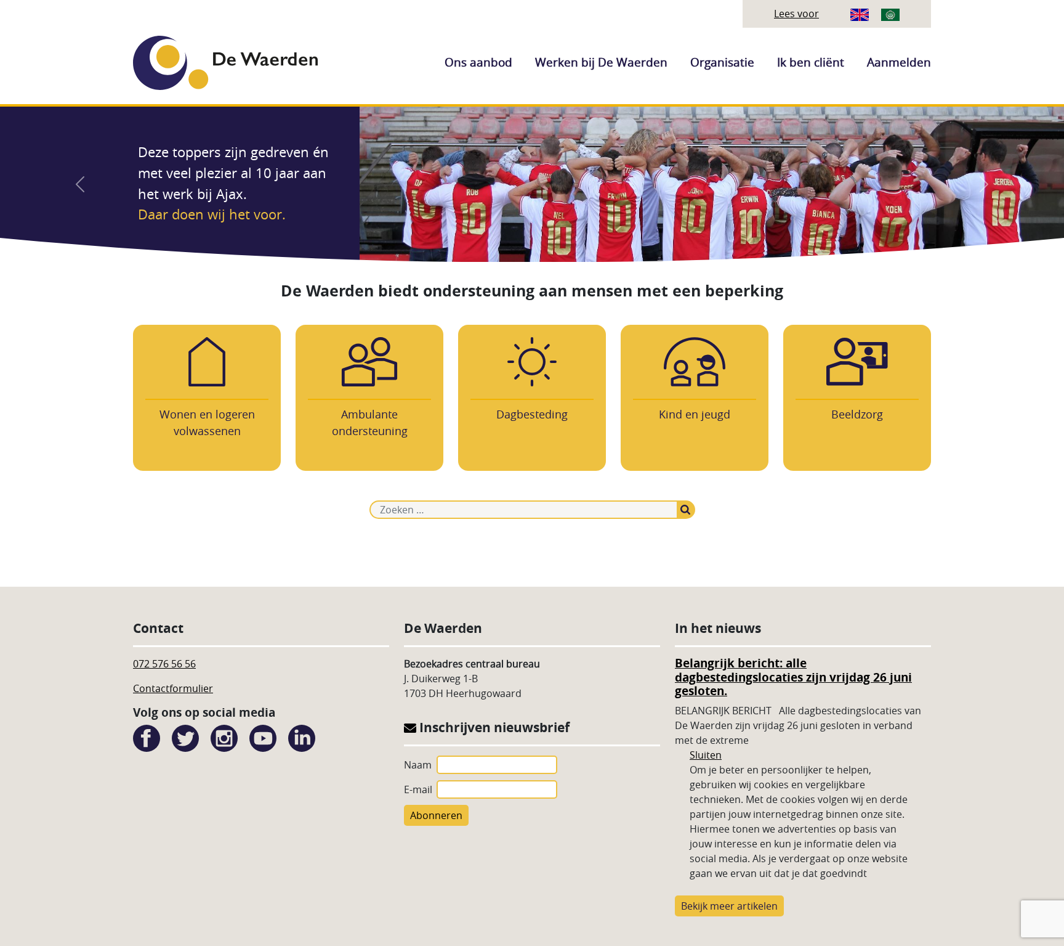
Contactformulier (173, 688)
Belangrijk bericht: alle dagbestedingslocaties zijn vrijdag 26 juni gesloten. (793, 677)
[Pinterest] (301, 737)
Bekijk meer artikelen (729, 906)
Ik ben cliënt (810, 62)
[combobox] (523, 509)
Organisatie (722, 62)
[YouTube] (262, 737)
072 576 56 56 (164, 664)
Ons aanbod (478, 62)
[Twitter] (185, 737)
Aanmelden (899, 62)
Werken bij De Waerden (601, 62)
